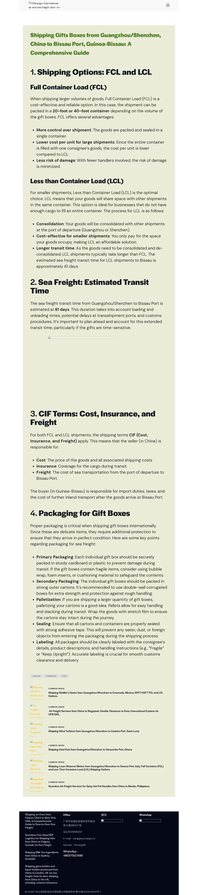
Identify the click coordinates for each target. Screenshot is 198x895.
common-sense (56, 688)
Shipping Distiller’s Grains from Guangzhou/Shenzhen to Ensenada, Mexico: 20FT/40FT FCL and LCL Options (105, 694)
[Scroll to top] (190, 880)
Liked (64, 676)
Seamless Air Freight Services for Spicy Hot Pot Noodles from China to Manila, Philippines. (99, 786)
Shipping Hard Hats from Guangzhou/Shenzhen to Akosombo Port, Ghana (90, 749)
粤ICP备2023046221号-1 (88, 891)
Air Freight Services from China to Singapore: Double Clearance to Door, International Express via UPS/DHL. (103, 712)
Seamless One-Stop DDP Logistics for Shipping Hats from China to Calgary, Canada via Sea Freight (40, 839)
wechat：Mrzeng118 (74, 845)
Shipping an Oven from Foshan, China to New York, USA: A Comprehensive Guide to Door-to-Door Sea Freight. (40, 821)
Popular (36, 676)
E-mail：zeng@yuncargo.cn (79, 838)
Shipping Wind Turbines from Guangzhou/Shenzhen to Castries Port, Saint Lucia (93, 731)
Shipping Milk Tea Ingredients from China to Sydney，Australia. (41, 855)
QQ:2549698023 (72, 831)
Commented (51, 676)
